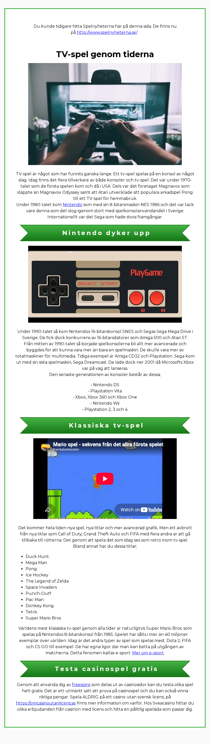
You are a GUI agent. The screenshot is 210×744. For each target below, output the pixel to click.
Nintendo (72, 204)
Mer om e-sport (148, 652)
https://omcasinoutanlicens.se (46, 703)
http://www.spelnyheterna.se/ (107, 32)
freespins (81, 684)
